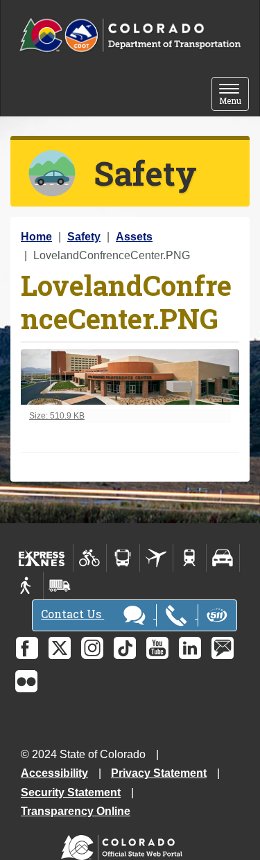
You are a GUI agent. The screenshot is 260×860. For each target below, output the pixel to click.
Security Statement (71, 792)
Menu (234, 95)
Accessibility (54, 773)
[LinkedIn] (190, 648)
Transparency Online (75, 811)
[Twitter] (59, 648)
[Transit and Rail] (123, 558)
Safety (84, 237)
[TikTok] (124, 648)
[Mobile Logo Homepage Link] (130, 35)
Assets (134, 237)
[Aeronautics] (156, 558)
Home (36, 237)
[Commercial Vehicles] (59, 585)
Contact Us (72, 613)
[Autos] (223, 558)
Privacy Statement (159, 773)
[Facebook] (27, 648)
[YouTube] (157, 648)
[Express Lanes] (41, 558)
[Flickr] (26, 681)
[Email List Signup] (222, 648)
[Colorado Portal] (124, 844)
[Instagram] (92, 648)
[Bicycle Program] (90, 558)
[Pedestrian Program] (27, 585)
